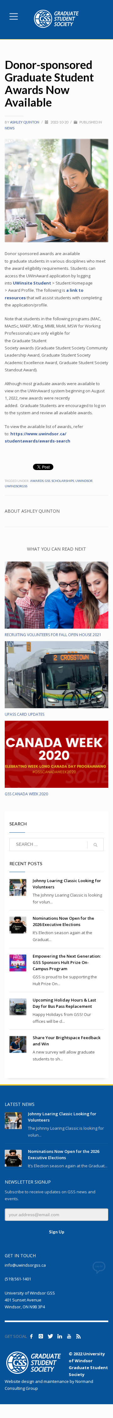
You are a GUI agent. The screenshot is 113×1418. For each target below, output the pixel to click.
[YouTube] (69, 1336)
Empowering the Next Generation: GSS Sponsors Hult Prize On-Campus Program (67, 962)
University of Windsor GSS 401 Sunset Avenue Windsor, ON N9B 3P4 (30, 1300)
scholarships (62, 481)
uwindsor (84, 481)
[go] (95, 844)
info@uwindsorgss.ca (25, 1265)
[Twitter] (50, 1336)
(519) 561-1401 (18, 1279)
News (9, 128)
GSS (47, 481)
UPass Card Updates (24, 714)
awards (37, 481)
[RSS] (78, 1336)
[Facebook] (31, 1336)
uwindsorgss (16, 486)
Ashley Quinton (25, 122)
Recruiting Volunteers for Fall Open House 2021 (53, 634)
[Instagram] (41, 1336)
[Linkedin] (59, 1336)
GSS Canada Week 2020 (26, 794)
